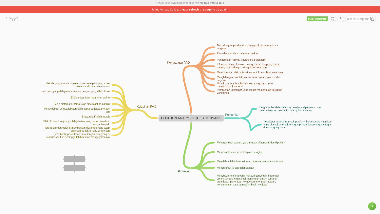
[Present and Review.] (333, 19)
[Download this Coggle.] (340, 19)
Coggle (219, 3)
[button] (372, 206)
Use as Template (358, 19)
